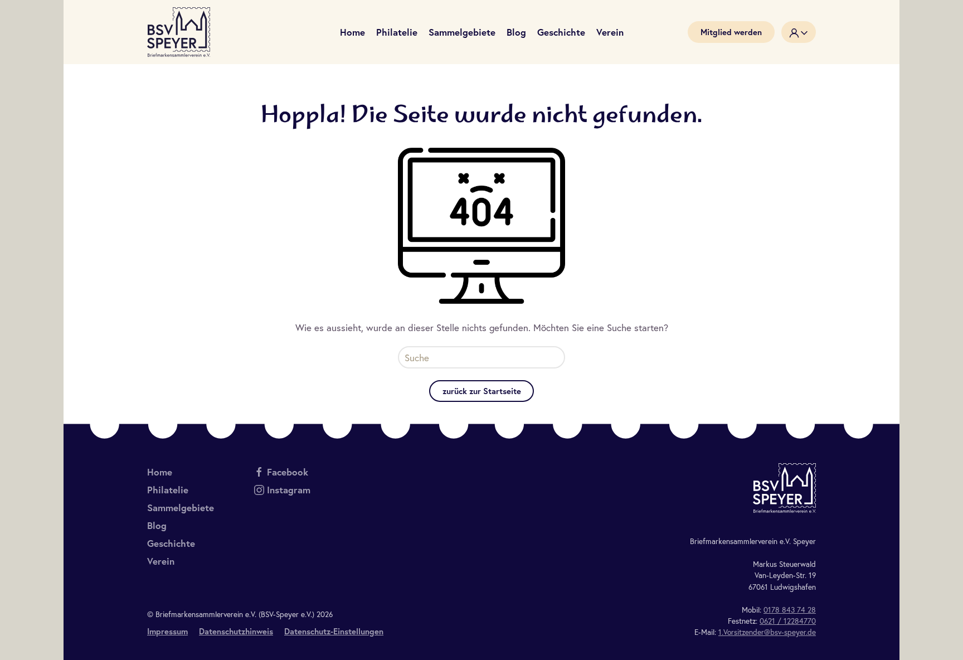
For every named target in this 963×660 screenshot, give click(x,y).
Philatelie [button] (396, 32)
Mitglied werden (731, 32)
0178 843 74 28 (789, 609)
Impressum (167, 631)
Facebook (287, 471)
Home (352, 32)
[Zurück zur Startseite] (178, 32)
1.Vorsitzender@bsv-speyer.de (767, 632)
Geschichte (171, 543)
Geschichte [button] (561, 32)
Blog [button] (516, 32)
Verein (160, 561)
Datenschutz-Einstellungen (333, 631)
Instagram (288, 489)
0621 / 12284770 (788, 621)
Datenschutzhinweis (236, 631)
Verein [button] (610, 32)
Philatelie (167, 489)
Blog (157, 525)
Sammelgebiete (462, 32)
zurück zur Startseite (481, 391)
